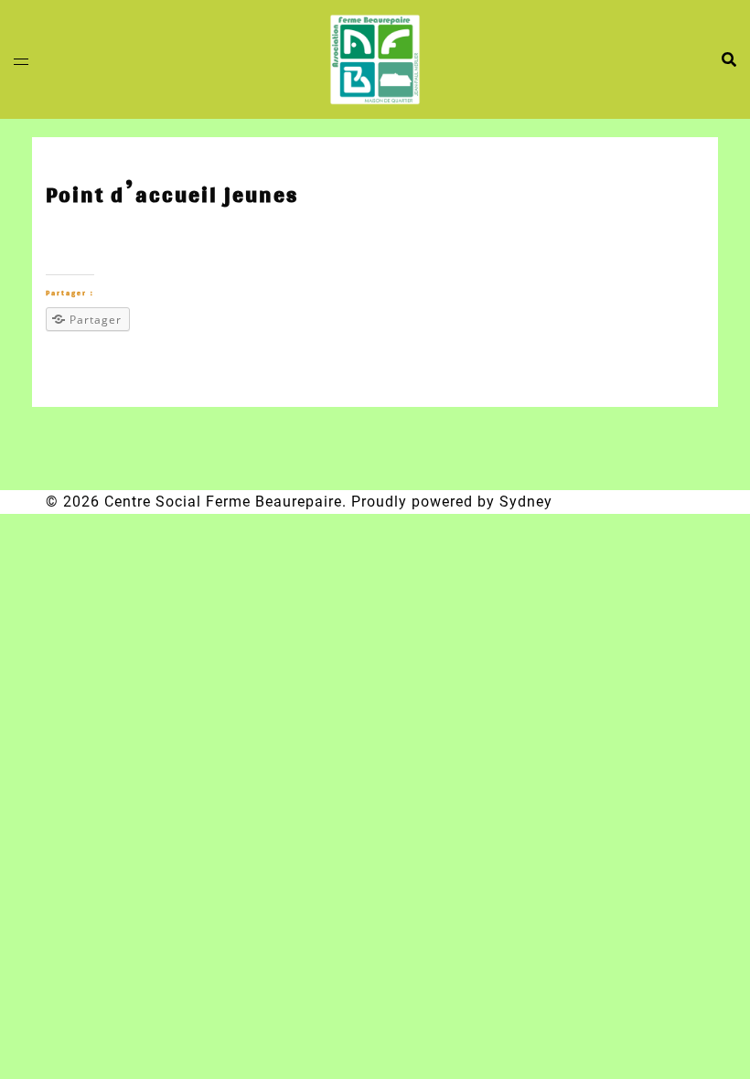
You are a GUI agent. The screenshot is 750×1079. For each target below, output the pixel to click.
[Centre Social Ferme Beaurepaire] (375, 58)
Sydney (525, 501)
